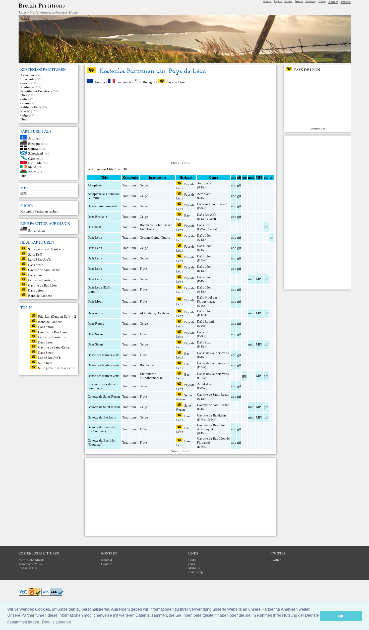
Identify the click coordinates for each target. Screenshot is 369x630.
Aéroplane (95, 185)
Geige (24, 115)
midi (251, 279)
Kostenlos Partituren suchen (39, 211)
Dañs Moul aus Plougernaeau (207, 299)
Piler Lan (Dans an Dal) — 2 (57, 316)
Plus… (24, 119)
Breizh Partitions (42, 5)
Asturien (34, 138)
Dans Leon (35, 275)
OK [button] (340, 616)
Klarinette (27, 87)
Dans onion (36, 290)
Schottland (35, 153)
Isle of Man (35, 163)
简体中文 (346, 2)
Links (192, 560)
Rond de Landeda (40, 295)
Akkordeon (28, 75)
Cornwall (34, 149)
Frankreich (123, 82)
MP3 (23, 193)
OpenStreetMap (317, 128)
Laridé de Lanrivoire (42, 280)
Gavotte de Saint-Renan (44, 270)
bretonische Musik (31, 560)
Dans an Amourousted (102, 206)
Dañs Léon (95, 237)
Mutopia (194, 568)
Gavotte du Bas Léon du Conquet (211, 427)
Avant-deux (205, 384)
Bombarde (27, 79)
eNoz (191, 564)
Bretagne (34, 143)
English (278, 1)
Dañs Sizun (95, 334)
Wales (32, 172)
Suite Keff (35, 254)
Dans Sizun (35, 264)
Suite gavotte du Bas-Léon (46, 249)
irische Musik (28, 568)
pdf (266, 227)
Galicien (34, 159)
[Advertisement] (180, 123)
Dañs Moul (95, 301)
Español (288, 1)
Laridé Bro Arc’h (39, 259)
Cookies (106, 564)
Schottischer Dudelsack (36, 91)
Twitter (276, 560)
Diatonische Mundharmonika (151, 376)
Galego (322, 1)
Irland (32, 167)
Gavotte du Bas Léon (42, 285)
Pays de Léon (176, 82)
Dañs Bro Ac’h (97, 217)
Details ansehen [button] (56, 622)
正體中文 (333, 2)
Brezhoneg (310, 1)
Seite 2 (186, 162)
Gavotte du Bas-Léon (211, 415)
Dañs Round (96, 323)
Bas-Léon (183, 217)
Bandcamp (195, 572)
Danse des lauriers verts (103, 355)
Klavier (25, 111)
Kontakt (106, 560)
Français (267, 1)
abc (233, 185)
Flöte (23, 95)
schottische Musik (31, 564)
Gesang (25, 83)
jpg (244, 376)
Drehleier (163, 313)
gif (239, 185)
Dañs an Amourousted (212, 204)
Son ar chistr (36, 230)
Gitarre (25, 103)
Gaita (24, 99)
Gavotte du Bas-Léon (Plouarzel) (102, 442)
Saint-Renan (184, 397)
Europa (100, 82)
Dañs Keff (94, 227)
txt (271, 237)
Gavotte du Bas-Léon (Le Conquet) (102, 429)
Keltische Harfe (30, 107)
